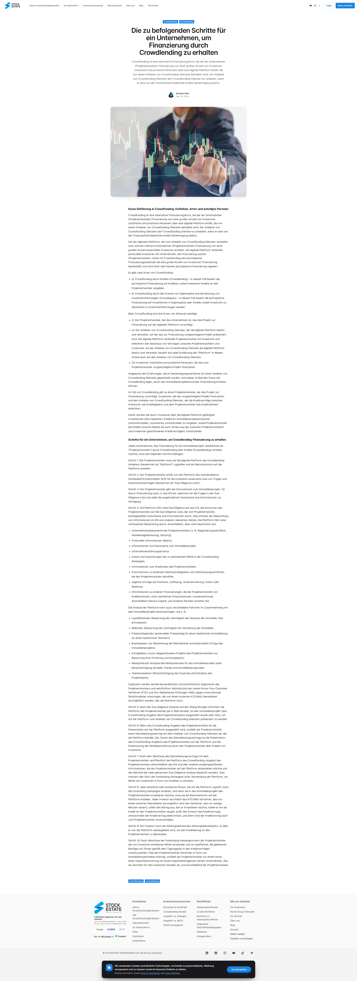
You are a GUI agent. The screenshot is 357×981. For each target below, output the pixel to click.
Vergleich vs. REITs (173, 920)
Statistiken (138, 936)
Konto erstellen (345, 5)
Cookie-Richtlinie (206, 911)
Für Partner (236, 916)
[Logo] (12, 5)
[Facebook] (216, 953)
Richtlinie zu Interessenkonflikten (207, 918)
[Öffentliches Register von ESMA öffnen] (111, 929)
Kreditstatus (138, 940)
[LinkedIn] (207, 953)
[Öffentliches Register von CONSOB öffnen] (122, 929)
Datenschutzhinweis (207, 907)
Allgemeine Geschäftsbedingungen (209, 926)
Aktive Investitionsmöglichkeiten (145, 909)
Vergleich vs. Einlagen (174, 916)
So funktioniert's (141, 927)
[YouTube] (234, 953)
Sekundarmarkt (140, 922)
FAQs (135, 931)
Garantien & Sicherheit (175, 907)
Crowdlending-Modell (174, 911)
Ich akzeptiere (239, 969)
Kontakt (234, 929)
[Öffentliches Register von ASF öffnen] (100, 929)
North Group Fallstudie (242, 911)
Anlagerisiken (204, 936)
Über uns (235, 920)
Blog (232, 925)
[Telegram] (251, 953)
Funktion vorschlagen (241, 938)
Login (329, 5)
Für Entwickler (237, 907)
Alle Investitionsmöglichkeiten (145, 917)
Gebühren (202, 931)
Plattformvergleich (173, 925)
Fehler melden (237, 934)
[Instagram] (225, 953)
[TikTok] (242, 953)
